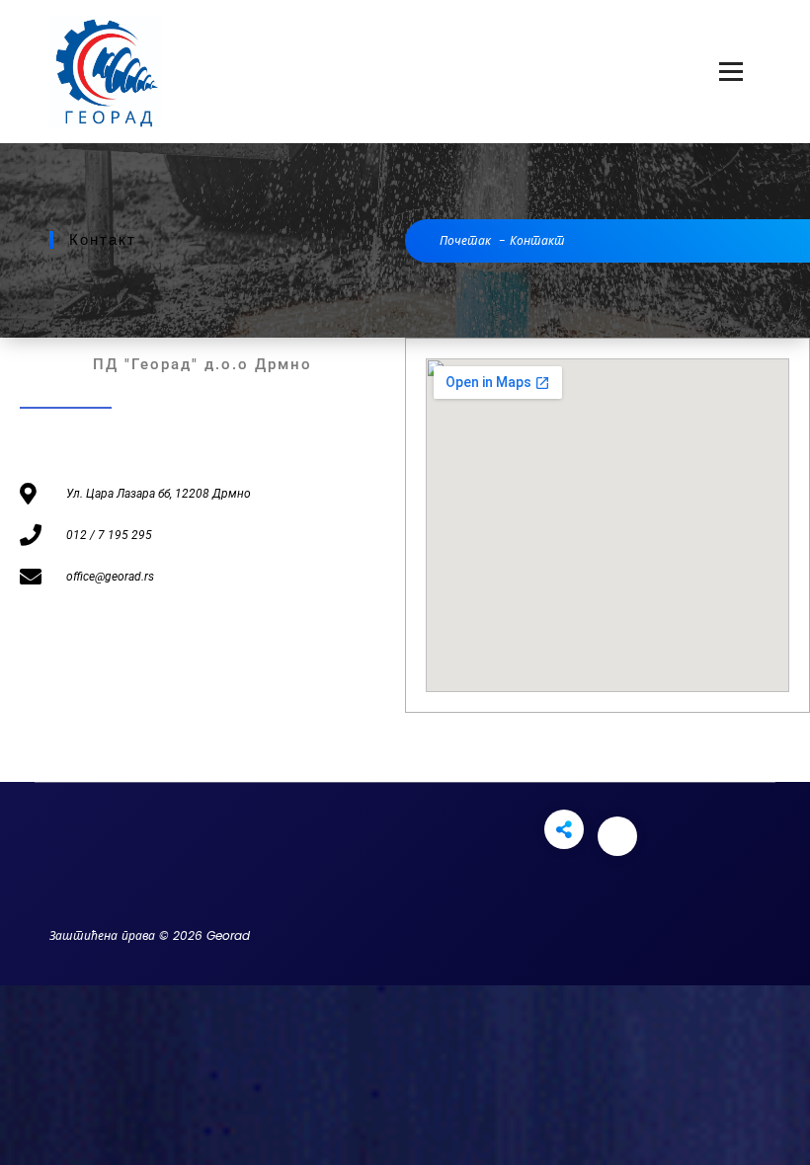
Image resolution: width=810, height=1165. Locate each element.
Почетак (465, 240)
